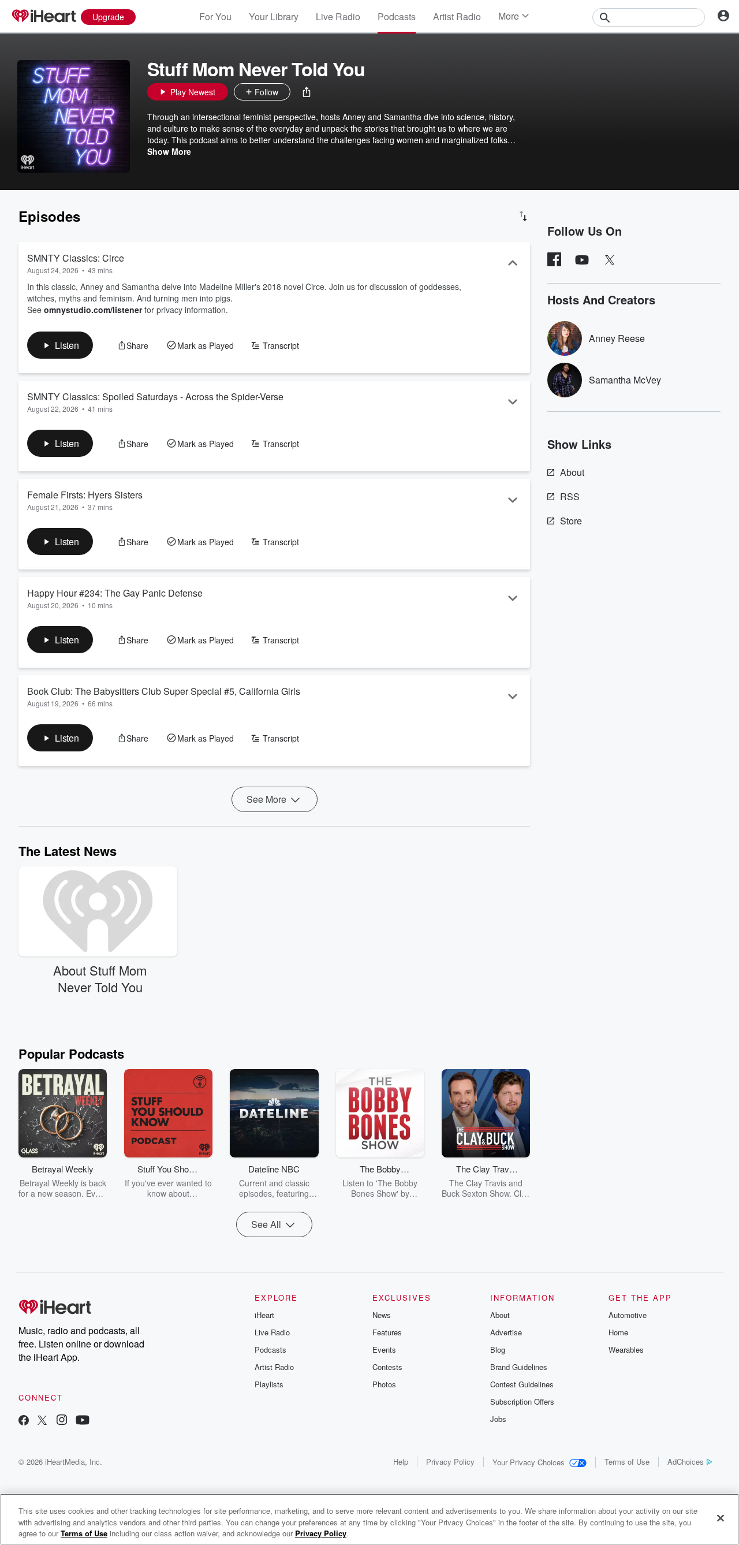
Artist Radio (457, 16)
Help (400, 1461)
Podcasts (397, 16)
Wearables (626, 1349)
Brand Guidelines (518, 1366)
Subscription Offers (522, 1401)
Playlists (269, 1384)
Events (384, 1349)
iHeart (264, 1314)
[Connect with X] (42, 1421)
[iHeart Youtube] (82, 1421)
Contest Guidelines (522, 1384)
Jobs (498, 1418)
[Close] (720, 1518)
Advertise (506, 1332)
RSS (570, 496)
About (572, 472)
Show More (169, 151)
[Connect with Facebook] (23, 1421)
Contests (387, 1366)
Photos (384, 1384)
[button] (306, 92)
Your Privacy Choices (528, 1462)
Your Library (273, 16)
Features (387, 1332)
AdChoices (685, 1461)
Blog (497, 1349)
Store (571, 520)
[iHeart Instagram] (62, 1421)
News (381, 1314)
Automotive (628, 1314)
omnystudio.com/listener (93, 309)
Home (618, 1332)
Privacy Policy (450, 1461)
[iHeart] (43, 16)
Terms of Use (627, 1461)
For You (215, 16)
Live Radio (338, 16)
